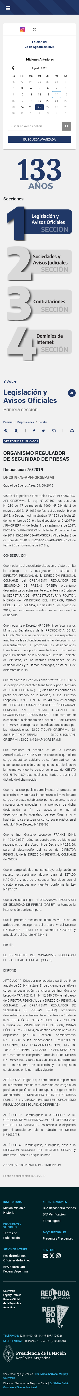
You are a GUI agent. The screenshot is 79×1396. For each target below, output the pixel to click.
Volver (11, 381)
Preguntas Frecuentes (58, 1238)
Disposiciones (25, 422)
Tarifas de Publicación (11, 1235)
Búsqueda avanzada (39, 139)
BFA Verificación (54, 1214)
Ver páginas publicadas (21, 441)
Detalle (43, 422)
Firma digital (52, 1221)
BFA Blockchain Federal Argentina (15, 1269)
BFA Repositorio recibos (59, 1208)
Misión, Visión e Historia (14, 1210)
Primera (8, 422)
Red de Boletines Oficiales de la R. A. (16, 1257)
